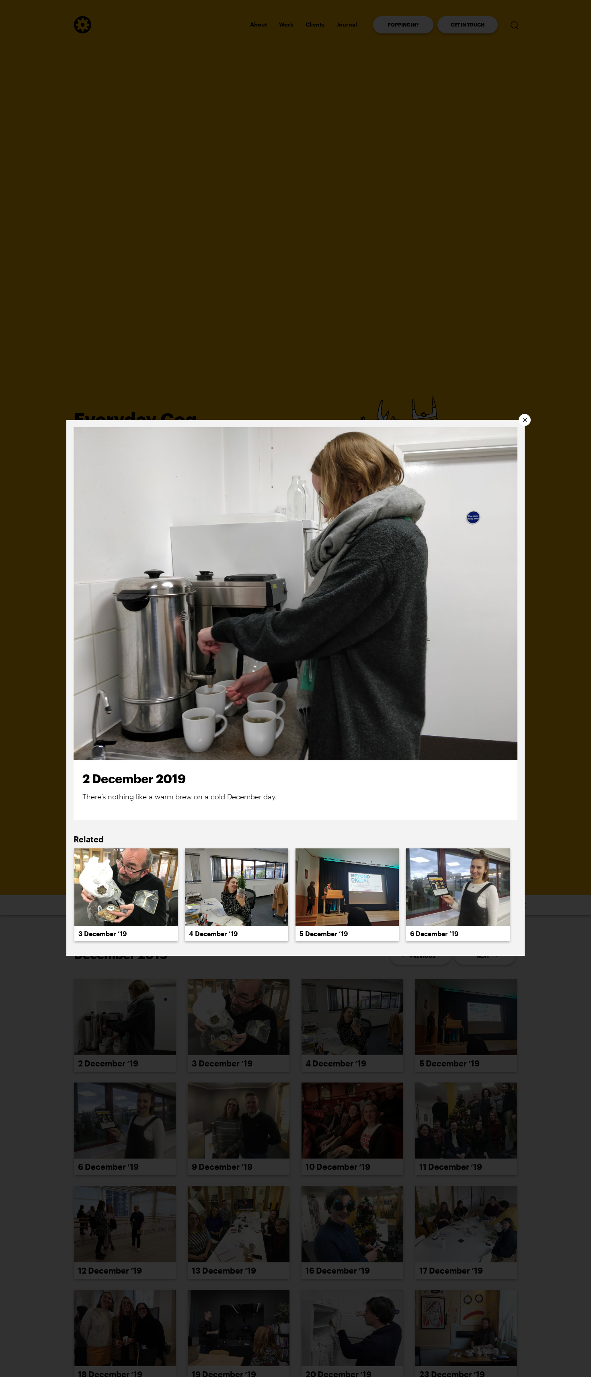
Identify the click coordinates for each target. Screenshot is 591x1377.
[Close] (525, 420)
